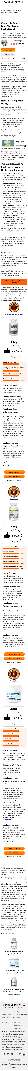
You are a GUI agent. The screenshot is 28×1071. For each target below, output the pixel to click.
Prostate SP (14, 499)
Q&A (23, 59)
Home (3, 10)
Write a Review (8, 50)
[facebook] (4, 1054)
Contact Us (4, 1022)
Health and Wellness (13, 10)
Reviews (16, 59)
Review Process (5, 1017)
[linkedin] (16, 1054)
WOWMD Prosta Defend (14, 314)
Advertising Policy (17, 1012)
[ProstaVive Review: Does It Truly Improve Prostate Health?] (14, 968)
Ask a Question (8, 54)
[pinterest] (12, 1054)
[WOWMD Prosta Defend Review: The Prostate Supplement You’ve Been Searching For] (14, 987)
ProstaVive (14, 681)
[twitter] (20, 1054)
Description (6, 59)
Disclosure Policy (17, 1025)
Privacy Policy (16, 1028)
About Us (4, 1020)
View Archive (5, 269)
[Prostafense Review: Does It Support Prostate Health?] (14, 949)
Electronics (4, 1012)
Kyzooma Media (17, 1066)
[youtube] (24, 1054)
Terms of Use (16, 1017)
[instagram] (8, 1054)
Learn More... (7, 819)
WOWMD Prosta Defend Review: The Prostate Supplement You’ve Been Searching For (14, 992)
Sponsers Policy (17, 1020)
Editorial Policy (17, 1022)
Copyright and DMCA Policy (20, 1014)
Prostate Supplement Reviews (9, 12)
